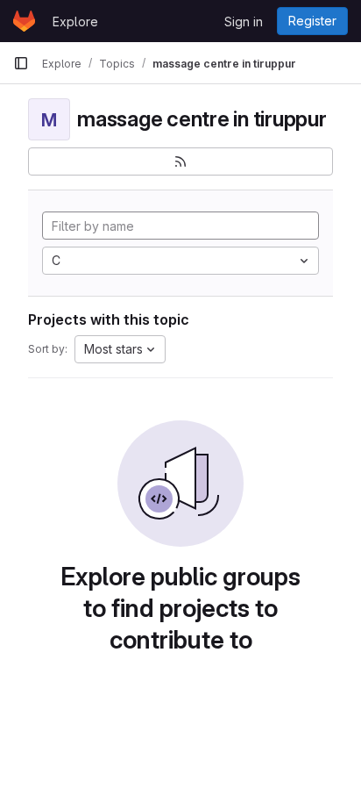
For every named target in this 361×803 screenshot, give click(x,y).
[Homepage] (24, 21)
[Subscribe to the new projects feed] (180, 161)
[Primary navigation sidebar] (21, 63)
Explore (75, 21)
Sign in (243, 21)
